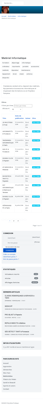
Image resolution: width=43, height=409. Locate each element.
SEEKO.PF (8, 306)
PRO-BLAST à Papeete (13, 315)
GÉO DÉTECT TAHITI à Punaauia (17, 332)
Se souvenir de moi (13, 247)
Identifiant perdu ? (10, 257)
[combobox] (13, 3)
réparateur (14, 70)
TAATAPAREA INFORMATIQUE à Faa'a (8, 142)
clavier (22, 74)
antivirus (29, 74)
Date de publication (19, 117)
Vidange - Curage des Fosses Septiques (17, 334)
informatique (26, 63)
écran (15, 74)
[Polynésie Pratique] (5, 10)
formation (5, 63)
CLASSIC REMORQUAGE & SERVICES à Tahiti (19, 297)
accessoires (35, 66)
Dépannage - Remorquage (12, 300)
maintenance (25, 70)
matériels (5, 70)
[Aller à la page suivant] (21, 219)
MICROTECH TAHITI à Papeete (6, 178)
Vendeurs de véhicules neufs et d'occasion (18, 309)
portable (25, 66)
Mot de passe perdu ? (11, 259)
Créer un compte (9, 254)
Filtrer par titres (8, 105)
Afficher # (5, 108)
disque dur (5, 78)
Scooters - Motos (10, 317)
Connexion (10, 250)
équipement (6, 74)
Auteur (27, 118)
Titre (4, 118)
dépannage (15, 63)
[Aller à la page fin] (25, 219)
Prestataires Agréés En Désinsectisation (17, 326)
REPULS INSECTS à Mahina (15, 323)
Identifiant (36, 237)
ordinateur (5, 66)
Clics (34, 118)
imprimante (16, 66)
